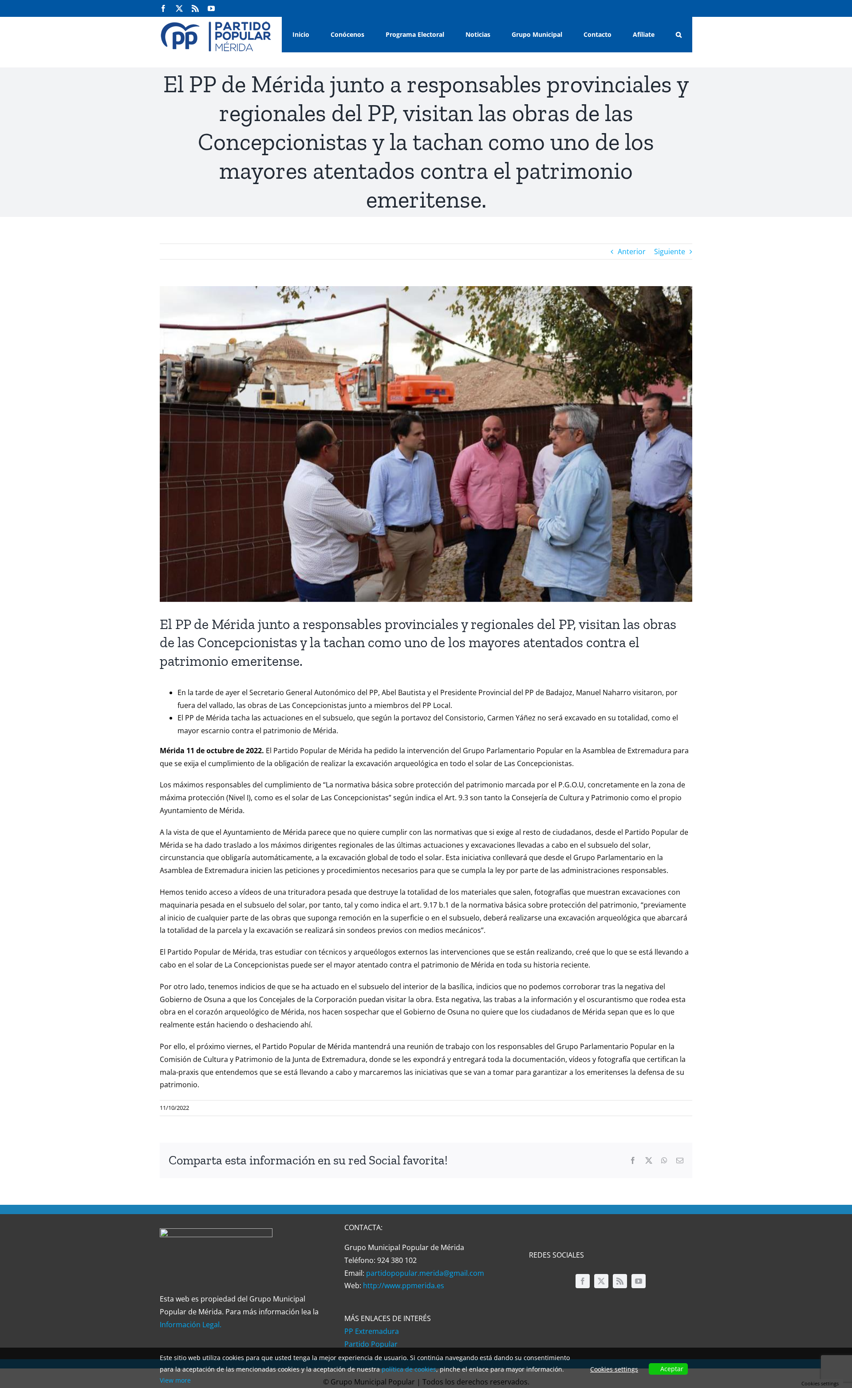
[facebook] (583, 1281)
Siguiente (669, 251)
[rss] (620, 1281)
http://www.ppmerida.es (403, 1285)
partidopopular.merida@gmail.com (425, 1273)
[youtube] (638, 1281)
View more (175, 1380)
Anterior (632, 251)
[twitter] (601, 1281)
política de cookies (409, 1369)
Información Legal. (190, 1324)
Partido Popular (371, 1344)
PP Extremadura (371, 1331)
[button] (678, 34)
